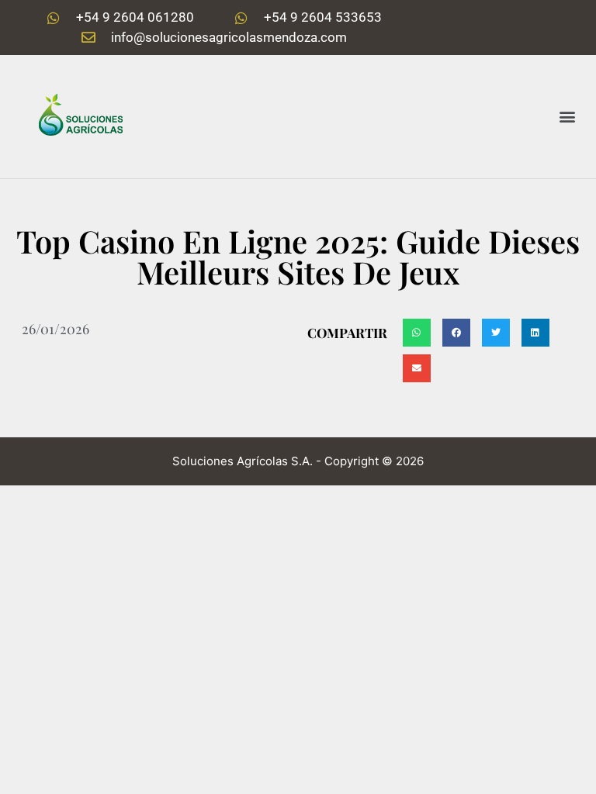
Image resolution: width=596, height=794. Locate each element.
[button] (567, 116)
